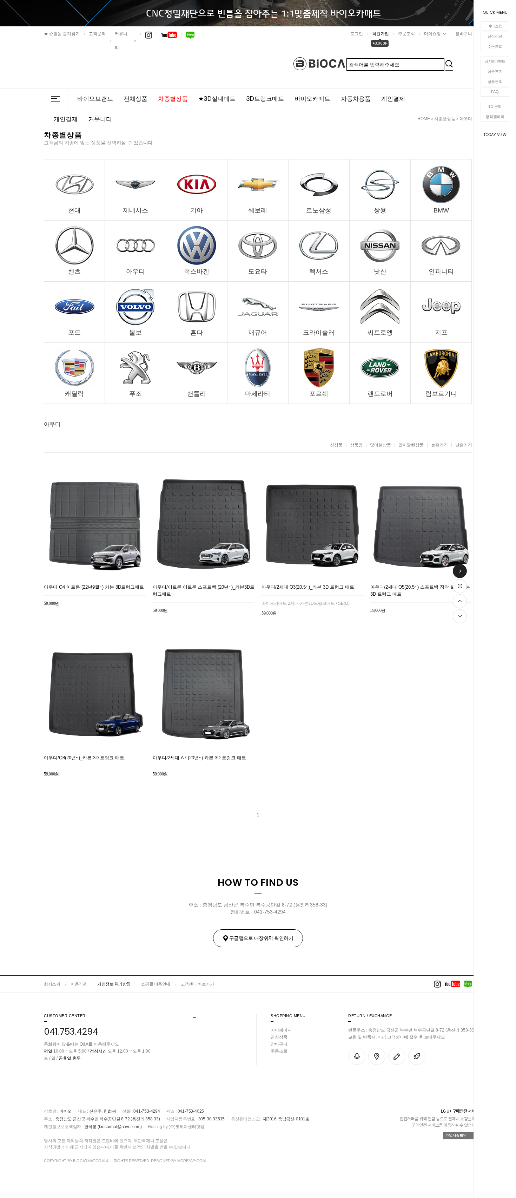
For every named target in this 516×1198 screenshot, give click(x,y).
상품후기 (495, 71)
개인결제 (393, 98)
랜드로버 (380, 393)
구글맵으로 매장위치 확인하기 (261, 938)
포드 (74, 332)
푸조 (135, 393)
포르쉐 (318, 393)
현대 (74, 210)
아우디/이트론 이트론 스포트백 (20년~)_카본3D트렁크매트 (203, 590)
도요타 (257, 271)
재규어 (257, 332)
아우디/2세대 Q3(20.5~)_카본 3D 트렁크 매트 (308, 587)
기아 (196, 210)
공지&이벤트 (494, 61)
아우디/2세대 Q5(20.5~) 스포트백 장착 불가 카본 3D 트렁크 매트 (420, 590)
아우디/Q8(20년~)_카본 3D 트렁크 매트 (84, 757)
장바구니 (463, 33)
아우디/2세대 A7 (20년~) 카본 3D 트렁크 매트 (199, 757)
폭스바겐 (196, 271)
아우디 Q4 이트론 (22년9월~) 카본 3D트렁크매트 (94, 587)
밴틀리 (196, 393)
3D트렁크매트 (265, 98)
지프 (441, 332)
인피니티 (441, 271)
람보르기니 (441, 393)
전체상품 (135, 98)
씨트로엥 (380, 332)
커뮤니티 (121, 40)
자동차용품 (356, 98)
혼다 (196, 332)
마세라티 (257, 393)
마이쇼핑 (495, 26)
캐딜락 (74, 393)
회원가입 (380, 33)
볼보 (135, 332)
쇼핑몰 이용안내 (155, 984)
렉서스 (318, 271)
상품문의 (495, 81)
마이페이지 (281, 1030)
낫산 (380, 271)
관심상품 (495, 36)
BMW (441, 210)
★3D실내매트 (217, 98)
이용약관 (79, 984)
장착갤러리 (494, 116)
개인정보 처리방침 (114, 984)
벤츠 (74, 271)
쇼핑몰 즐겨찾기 (62, 33)
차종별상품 (173, 98)
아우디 (465, 118)
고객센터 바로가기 (197, 984)
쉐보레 (257, 210)
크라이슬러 (319, 332)
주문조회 (495, 46)
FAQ (494, 92)
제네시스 (135, 210)
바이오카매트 (312, 98)
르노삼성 (318, 210)
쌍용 (380, 210)
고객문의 (97, 33)
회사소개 (52, 984)
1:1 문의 (495, 106)
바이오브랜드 (95, 98)
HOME (423, 118)
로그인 (356, 33)
